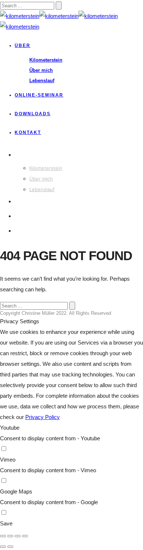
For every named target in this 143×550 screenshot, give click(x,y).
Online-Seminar (39, 95)
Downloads (33, 113)
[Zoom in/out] (25, 536)
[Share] (10, 536)
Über (22, 45)
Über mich (41, 70)
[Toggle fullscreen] (18, 536)
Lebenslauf (41, 80)
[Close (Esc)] (3, 536)
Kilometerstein (45, 60)
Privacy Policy (42, 417)
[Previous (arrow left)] (3, 547)
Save (6, 523)
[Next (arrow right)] (10, 547)
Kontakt (28, 132)
